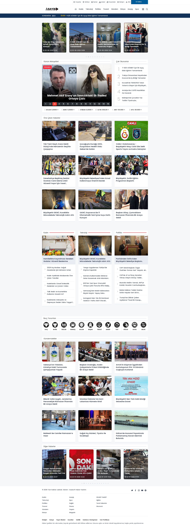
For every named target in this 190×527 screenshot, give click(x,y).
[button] (90, 56)
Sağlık (71, 503)
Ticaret (106, 9)
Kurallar (71, 520)
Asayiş (130, 9)
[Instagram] (139, 490)
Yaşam (71, 509)
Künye (51, 520)
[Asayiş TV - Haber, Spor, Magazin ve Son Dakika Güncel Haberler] (52, 9)
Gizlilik (78, 520)
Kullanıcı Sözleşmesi (90, 520)
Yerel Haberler (101, 503)
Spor (137, 9)
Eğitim (98, 500)
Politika (98, 9)
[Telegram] (146, 490)
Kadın (81, 9)
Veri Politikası (104, 520)
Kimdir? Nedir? (101, 497)
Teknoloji (89, 9)
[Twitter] (132, 490)
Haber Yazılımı (81, 490)
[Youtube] (142, 490)
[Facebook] (135, 490)
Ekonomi (99, 506)
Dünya (122, 9)
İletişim (44, 520)
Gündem (114, 9)
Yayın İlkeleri (60, 520)
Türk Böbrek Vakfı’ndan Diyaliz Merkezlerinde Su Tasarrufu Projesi (89, 15)
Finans (71, 506)
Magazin (72, 512)
